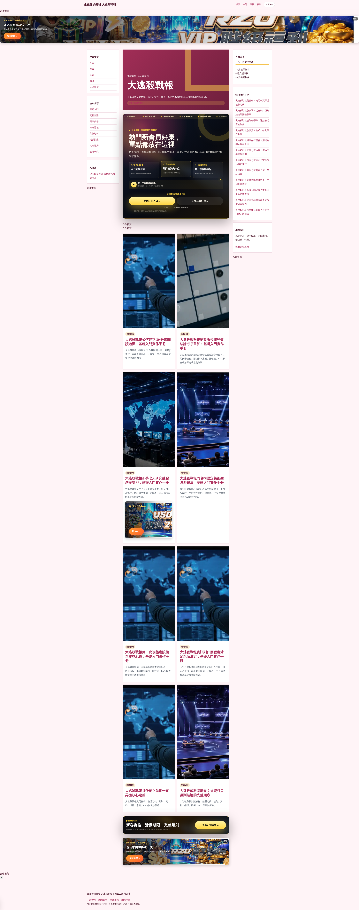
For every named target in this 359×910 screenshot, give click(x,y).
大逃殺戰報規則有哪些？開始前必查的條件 (252, 122)
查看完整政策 (242, 247)
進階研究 (94, 151)
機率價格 (94, 121)
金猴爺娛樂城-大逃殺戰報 (100, 4)
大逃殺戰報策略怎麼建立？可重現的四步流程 (252, 162)
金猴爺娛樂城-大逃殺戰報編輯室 (102, 175)
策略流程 (94, 127)
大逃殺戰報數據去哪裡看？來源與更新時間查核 (252, 192)
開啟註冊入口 (152, 201)
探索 (238, 4)
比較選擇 (94, 145)
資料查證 (94, 115)
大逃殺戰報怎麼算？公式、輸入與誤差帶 (252, 132)
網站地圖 (125, 900)
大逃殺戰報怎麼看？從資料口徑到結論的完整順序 (252, 112)
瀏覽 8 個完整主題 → (137, 103)
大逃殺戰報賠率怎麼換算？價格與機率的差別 (252, 152)
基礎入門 (94, 109)
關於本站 (114, 900)
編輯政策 (94, 87)
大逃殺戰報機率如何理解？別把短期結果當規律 (252, 142)
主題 (245, 4)
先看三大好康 (200, 201)
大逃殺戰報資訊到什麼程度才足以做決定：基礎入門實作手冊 (202, 656)
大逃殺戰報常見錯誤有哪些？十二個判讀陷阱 (252, 182)
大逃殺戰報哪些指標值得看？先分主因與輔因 (252, 202)
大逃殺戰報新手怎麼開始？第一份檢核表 (252, 172)
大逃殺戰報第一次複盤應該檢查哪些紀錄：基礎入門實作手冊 (147, 656)
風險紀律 (94, 133)
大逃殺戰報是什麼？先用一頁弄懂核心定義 (252, 102)
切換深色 (269, 4)
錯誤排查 (94, 139)
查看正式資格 (210, 825)
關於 (259, 4)
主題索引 (91, 900)
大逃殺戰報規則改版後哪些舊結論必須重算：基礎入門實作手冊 (202, 344)
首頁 (92, 63)
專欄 (252, 4)
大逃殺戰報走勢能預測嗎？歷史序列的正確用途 (252, 212)
